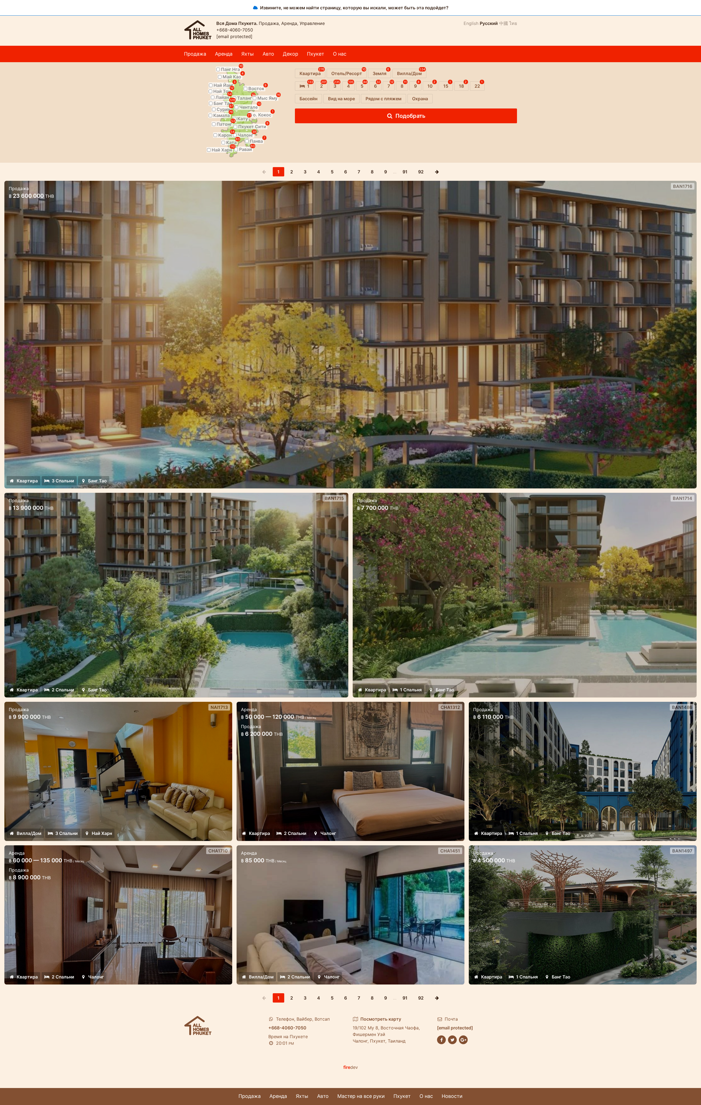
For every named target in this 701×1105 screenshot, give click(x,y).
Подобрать (410, 116)
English (471, 23)
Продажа (195, 54)
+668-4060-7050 (234, 30)
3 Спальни (63, 480)
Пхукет (315, 54)
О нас (339, 54)
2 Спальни (63, 689)
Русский (489, 23)
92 (421, 171)
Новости (452, 1096)
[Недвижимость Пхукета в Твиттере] (452, 1039)
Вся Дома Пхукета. (237, 23)
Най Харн (102, 833)
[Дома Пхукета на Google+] (463, 1039)
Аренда (223, 54)
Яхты (247, 54)
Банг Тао (97, 480)
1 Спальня (411, 689)
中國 (503, 23)
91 (405, 171)
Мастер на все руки (361, 1096)
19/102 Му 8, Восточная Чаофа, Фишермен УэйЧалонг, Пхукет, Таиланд (386, 1030)
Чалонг (96, 977)
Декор (290, 54)
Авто (268, 54)
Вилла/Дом (29, 833)
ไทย (513, 23)
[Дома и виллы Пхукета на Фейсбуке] (441, 1039)
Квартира (27, 480)
